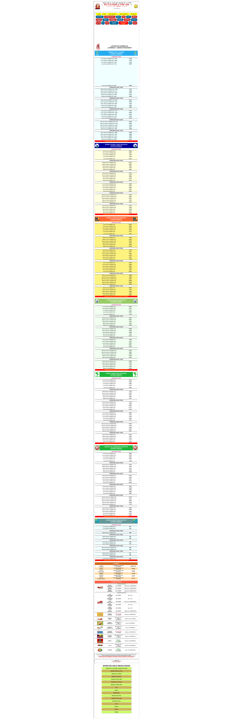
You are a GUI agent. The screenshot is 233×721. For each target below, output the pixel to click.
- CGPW (109, 89)
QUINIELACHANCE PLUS (110, 628)
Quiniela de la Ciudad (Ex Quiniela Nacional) (116, 668)
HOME (104, 14)
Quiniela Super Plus (116, 695)
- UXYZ (109, 110)
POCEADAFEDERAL (120, 20)
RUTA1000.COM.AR (116, 4)
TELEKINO (127, 19)
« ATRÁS (99, 14)
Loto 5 (116, 703)
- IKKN (109, 96)
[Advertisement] (112, 33)
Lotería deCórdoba (101, 573)
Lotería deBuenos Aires (101, 571)
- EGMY (109, 103)
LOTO (123, 16)
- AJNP (109, 107)
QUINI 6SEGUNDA (110, 588)
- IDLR (108, 121)
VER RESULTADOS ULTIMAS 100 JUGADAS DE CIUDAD (116, 141)
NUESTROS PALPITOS (114, 23)
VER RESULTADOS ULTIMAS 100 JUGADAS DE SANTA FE (116, 369)
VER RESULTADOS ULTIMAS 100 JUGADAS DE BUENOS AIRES (116, 214)
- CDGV (109, 136)
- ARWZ (109, 60)
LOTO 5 (128, 16)
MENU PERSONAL (112, 14)
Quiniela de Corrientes (116, 681)
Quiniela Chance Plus (116, 698)
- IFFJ (109, 91)
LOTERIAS (134, 19)
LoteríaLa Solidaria (101, 566)
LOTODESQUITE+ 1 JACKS (110, 608)
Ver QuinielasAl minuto (98, 49)
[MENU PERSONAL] (102, 5)
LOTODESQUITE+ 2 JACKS (110, 604)
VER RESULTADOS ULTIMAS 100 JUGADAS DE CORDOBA (116, 296)
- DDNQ (109, 92)
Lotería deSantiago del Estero (101, 578)
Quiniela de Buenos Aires (116, 671)
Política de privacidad (116, 661)
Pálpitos (116, 712)
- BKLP (109, 62)
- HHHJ (109, 94)
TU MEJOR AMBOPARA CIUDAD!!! (123, 23)
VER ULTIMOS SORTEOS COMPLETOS (116, 522)
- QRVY (108, 117)
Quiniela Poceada (116, 701)
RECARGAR (133, 14)
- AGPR (109, 112)
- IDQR (109, 100)
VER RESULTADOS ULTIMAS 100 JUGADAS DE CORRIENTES (116, 516)
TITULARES (98, 22)
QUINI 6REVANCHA (109, 591)
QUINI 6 (118, 16)
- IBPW (109, 85)
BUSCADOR (99, 16)
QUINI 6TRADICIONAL (110, 586)
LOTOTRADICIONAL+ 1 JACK (110, 598)
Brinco (116, 709)
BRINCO (134, 16)
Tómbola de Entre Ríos (116, 679)
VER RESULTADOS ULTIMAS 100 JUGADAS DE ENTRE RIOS (116, 443)
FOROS (103, 22)
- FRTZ (109, 101)
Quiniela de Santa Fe (116, 676)
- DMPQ (109, 137)
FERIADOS (135, 22)
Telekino (116, 706)
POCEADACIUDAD (99, 20)
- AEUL (109, 123)
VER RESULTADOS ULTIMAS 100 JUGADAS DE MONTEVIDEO (116, 560)
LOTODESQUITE (110, 611)
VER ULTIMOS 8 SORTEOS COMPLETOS (116, 54)
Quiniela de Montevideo (116, 684)
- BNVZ (109, 125)
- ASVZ (109, 116)
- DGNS (109, 58)
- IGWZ (109, 128)
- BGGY (109, 114)
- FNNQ (109, 139)
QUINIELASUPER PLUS (109, 623)
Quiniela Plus (116, 692)
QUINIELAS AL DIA (110, 16)
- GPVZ (109, 63)
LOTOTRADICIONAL (110, 602)
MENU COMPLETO (124, 14)
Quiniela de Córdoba (116, 673)
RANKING (107, 22)
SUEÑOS (130, 22)
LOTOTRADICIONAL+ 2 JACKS (110, 595)
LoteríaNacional (101, 569)
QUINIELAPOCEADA (110, 614)
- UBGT (109, 134)
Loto (116, 687)
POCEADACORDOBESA (112, 20)
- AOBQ (109, 132)
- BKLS (109, 105)
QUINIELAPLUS (105, 20)
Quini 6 (116, 690)
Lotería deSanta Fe (101, 576)
